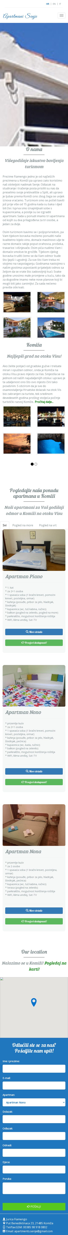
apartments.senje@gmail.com (33, 1231)
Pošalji (35, 1206)
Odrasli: (7, 1145)
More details (35, 632)
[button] (34, 1002)
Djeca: (6, 1162)
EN (54, 3)
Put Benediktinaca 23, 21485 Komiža (29, 1223)
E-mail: (6, 1078)
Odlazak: (8, 1128)
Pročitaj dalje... (43, 402)
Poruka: (7, 1178)
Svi (4, 525)
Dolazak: (8, 1111)
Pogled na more (22, 525)
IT (60, 3)
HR (47, 3)
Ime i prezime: (11, 1061)
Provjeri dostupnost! (35, 642)
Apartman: (9, 1094)
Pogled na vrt (47, 525)
